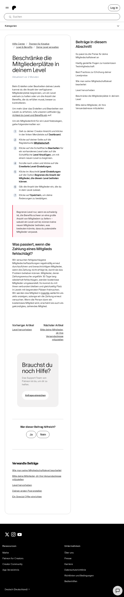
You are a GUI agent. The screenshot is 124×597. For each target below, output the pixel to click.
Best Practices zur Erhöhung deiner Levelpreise (93, 74)
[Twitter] (7, 535)
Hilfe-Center (18, 43)
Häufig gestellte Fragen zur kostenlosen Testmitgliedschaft (96, 65)
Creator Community (12, 564)
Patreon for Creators (12, 558)
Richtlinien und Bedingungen (79, 575)
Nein (43, 434)
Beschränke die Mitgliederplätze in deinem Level (97, 98)
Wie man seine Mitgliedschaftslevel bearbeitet (36, 470)
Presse (68, 558)
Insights (45, 293)
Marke (5, 552)
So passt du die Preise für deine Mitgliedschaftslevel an (92, 56)
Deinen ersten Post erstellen (27, 490)
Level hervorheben (22, 329)
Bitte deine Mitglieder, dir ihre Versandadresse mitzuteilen (36, 478)
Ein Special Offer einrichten (27, 496)
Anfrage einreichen (35, 395)
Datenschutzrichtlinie (75, 570)
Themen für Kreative (39, 43)
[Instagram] (13, 535)
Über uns (68, 552)
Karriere (68, 564)
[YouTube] (19, 535)
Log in (114, 7)
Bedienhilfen (70, 581)
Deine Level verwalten (47, 47)
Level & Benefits (24, 47)
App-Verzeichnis (10, 570)
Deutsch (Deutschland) (16, 589)
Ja (31, 434)
